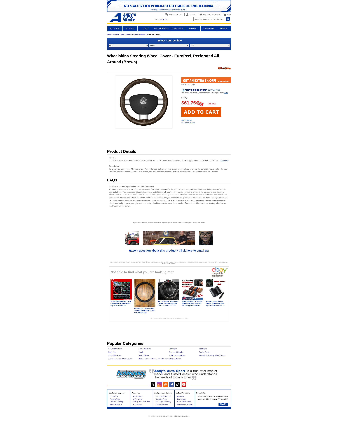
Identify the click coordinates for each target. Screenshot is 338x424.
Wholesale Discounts (185, 404)
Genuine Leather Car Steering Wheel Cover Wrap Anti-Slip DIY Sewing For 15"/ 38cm (192, 303)
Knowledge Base (162, 404)
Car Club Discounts (184, 402)
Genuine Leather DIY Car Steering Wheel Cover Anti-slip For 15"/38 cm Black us (215, 303)
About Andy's (137, 396)
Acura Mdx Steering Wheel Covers (212, 356)
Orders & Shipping (116, 402)
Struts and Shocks (176, 352)
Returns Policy (115, 399)
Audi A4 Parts (144, 356)
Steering (116, 34)
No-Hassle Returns (188, 123)
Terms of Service (116, 404)
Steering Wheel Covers (129, 34)
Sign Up (223, 404)
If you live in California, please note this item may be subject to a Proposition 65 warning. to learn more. (169, 222)
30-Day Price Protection (141, 402)
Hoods (141, 352)
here (226, 93)
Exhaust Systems (115, 349)
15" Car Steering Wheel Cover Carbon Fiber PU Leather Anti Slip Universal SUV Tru (121, 303)
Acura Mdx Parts (114, 356)
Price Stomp (181, 399)
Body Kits (112, 352)
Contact (193, 14)
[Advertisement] (169, 332)
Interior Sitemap (175, 359)
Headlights (173, 349)
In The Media (137, 399)
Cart (228, 14)
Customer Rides (161, 399)
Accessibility (137, 404)
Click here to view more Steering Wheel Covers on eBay (169, 318)
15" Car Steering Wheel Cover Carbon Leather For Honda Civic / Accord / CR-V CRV (168, 303)
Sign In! (163, 19)
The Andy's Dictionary (163, 402)
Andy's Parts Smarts (211, 14)
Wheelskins (143, 34)
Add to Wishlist (186, 120)
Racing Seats (204, 352)
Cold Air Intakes (145, 349)
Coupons (180, 396)
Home (109, 34)
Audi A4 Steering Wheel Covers (120, 359)
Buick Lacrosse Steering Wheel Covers (154, 359)
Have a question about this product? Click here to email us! (169, 250)
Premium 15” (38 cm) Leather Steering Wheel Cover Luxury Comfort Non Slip (144, 310)
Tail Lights (203, 349)
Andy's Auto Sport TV (163, 396)
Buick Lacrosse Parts (177, 356)
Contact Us (114, 396)
